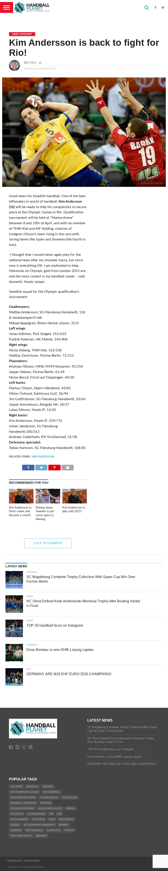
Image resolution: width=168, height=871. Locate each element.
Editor (32, 62)
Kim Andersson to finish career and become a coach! (20, 511)
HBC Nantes (66, 819)
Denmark (45, 803)
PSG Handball (51, 792)
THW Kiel (47, 786)
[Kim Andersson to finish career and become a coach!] (21, 502)
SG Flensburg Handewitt (39, 825)
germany (16, 830)
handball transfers (23, 803)
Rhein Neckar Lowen (23, 797)
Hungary (41, 835)
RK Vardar (16, 814)
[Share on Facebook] (28, 466)
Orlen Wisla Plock (50, 808)
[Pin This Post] (54, 466)
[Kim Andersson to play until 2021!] (74, 502)
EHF (59, 814)
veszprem (38, 819)
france (70, 808)
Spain (52, 819)
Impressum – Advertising (23, 860)
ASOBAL (15, 825)
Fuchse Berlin (49, 797)
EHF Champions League (24, 792)
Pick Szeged (69, 797)
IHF (51, 814)
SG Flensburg (19, 819)
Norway (63, 825)
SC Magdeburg (36, 814)
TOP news (16, 786)
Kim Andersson (43, 456)
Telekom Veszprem (22, 808)
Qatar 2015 (53, 830)
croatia (69, 830)
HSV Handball (34, 830)
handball (32, 786)
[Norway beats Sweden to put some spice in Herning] (48, 502)
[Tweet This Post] (41, 466)
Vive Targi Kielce (21, 835)
